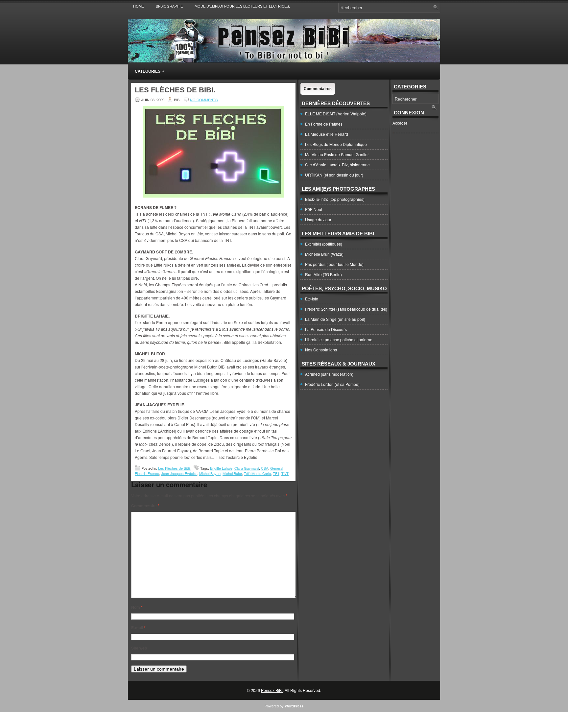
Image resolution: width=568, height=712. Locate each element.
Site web (139, 648)
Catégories (150, 71)
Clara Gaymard (246, 468)
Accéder (399, 123)
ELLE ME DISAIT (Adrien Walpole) (336, 113)
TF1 (276, 473)
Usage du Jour (318, 219)
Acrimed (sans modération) (329, 374)
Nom (137, 607)
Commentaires (318, 88)
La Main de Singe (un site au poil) (335, 319)
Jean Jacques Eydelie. (179, 473)
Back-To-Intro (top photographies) (335, 199)
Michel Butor (232, 473)
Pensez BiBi (272, 690)
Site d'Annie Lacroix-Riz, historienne (337, 164)
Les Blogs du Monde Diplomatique (336, 144)
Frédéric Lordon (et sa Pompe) (332, 384)
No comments (204, 99)
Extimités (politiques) (323, 244)
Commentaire (145, 506)
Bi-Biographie (169, 6)
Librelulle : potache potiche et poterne (338, 339)
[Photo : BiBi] (213, 196)
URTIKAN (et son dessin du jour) (334, 175)
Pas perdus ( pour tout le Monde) (334, 264)
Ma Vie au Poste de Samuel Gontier (337, 154)
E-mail (138, 627)
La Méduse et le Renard (326, 134)
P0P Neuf (313, 209)
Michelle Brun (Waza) (324, 254)
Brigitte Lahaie (221, 468)
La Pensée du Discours (326, 329)
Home (138, 6)
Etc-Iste (311, 298)
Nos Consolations (321, 349)
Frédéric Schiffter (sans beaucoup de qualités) (346, 309)
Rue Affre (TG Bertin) (323, 274)
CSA (264, 468)
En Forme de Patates (324, 124)
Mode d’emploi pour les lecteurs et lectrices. (242, 6)
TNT (285, 473)
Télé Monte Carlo (257, 473)
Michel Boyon (210, 473)
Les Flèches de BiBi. (174, 468)
